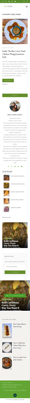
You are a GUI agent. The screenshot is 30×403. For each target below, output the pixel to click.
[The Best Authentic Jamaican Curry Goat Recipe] (6, 185)
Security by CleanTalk (18, 399)
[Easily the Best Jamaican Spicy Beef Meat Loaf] (6, 201)
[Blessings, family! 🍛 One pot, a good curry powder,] (15, 235)
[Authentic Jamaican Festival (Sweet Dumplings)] (6, 193)
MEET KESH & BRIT (15, 115)
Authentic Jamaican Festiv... (18, 191)
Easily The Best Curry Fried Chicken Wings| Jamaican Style (13, 54)
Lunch (4, 47)
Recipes (11, 47)
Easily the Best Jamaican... (17, 199)
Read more (8, 80)
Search (15, 95)
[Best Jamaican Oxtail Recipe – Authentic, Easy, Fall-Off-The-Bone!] (6, 178)
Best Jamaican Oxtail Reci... (18, 176)
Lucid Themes (21, 390)
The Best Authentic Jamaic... (18, 184)
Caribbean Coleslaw (16, 207)
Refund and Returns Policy (12, 385)
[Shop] (27, 1)
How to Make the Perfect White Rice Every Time (19, 345)
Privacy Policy (7, 382)
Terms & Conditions (9, 387)
